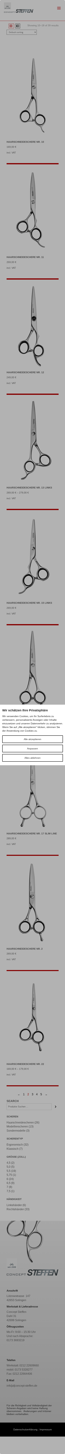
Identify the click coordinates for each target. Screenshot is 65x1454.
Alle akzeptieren (32, 739)
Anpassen (32, 748)
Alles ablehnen (32, 757)
